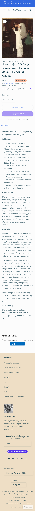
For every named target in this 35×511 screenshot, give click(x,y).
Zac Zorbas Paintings (14, 491)
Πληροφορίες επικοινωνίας (18, 507)
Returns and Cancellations (14, 397)
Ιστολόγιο (7, 377)
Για (5, 382)
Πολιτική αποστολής (12, 504)
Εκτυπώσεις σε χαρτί (12, 373)
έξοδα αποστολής (8, 83)
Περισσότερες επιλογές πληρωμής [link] (17, 119)
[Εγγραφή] (28, 443)
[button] (4, 10)
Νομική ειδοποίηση (26, 504)
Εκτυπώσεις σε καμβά (12, 368)
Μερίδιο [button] (6, 125)
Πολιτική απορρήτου (19, 497)
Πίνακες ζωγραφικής (11, 363)
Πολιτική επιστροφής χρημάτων (22, 494)
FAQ (5, 392)
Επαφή (6, 387)
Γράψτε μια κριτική (17, 344)
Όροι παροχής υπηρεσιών (18, 500)
